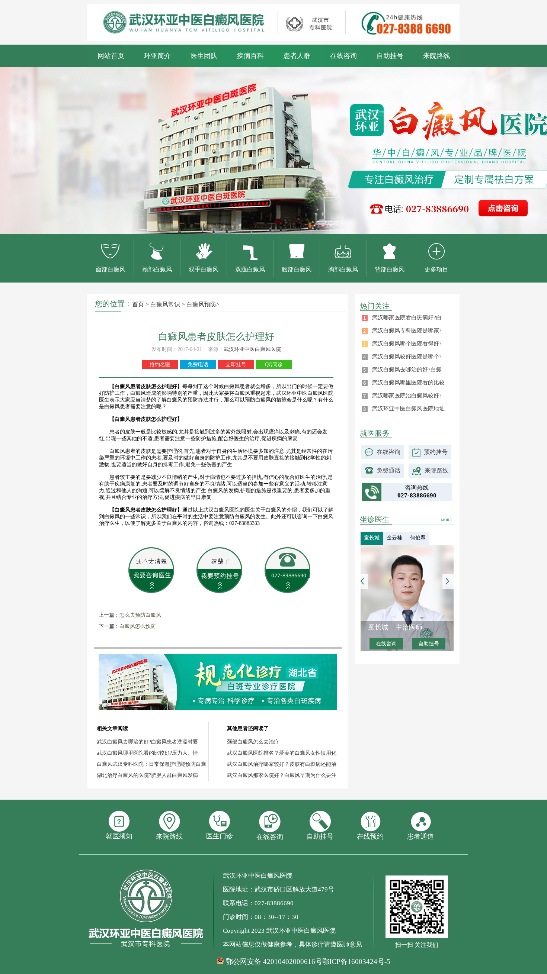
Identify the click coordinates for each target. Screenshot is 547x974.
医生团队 (204, 55)
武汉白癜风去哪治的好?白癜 (407, 369)
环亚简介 (157, 55)
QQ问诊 (274, 364)
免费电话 (198, 364)
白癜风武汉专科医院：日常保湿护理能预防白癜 (151, 764)
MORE (446, 520)
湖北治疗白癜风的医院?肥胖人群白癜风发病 (147, 775)
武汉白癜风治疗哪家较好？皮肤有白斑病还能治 (281, 764)
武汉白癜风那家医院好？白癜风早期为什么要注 (281, 775)
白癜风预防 (201, 304)
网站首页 (110, 55)
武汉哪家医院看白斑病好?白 (407, 317)
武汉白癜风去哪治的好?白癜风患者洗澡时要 (147, 742)
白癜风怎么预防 (137, 626)
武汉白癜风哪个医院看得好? (407, 343)
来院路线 (436, 55)
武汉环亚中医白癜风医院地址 (408, 409)
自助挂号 (390, 55)
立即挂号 (235, 364)
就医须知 (119, 836)
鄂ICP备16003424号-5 (356, 961)
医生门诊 (219, 836)
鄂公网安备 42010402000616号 (274, 961)
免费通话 (388, 470)
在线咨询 (343, 55)
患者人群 (297, 55)
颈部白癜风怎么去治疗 (253, 742)
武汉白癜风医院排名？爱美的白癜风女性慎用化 (281, 753)
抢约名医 (160, 364)
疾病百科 (250, 55)
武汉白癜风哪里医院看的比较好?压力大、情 (147, 753)
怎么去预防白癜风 (140, 615)
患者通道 (420, 836)
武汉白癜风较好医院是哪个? (407, 356)
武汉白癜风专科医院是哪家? (407, 330)
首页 (138, 304)
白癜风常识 (165, 304)
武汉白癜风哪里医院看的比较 (408, 383)
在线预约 (370, 836)
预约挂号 (436, 452)
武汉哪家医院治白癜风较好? (407, 396)
